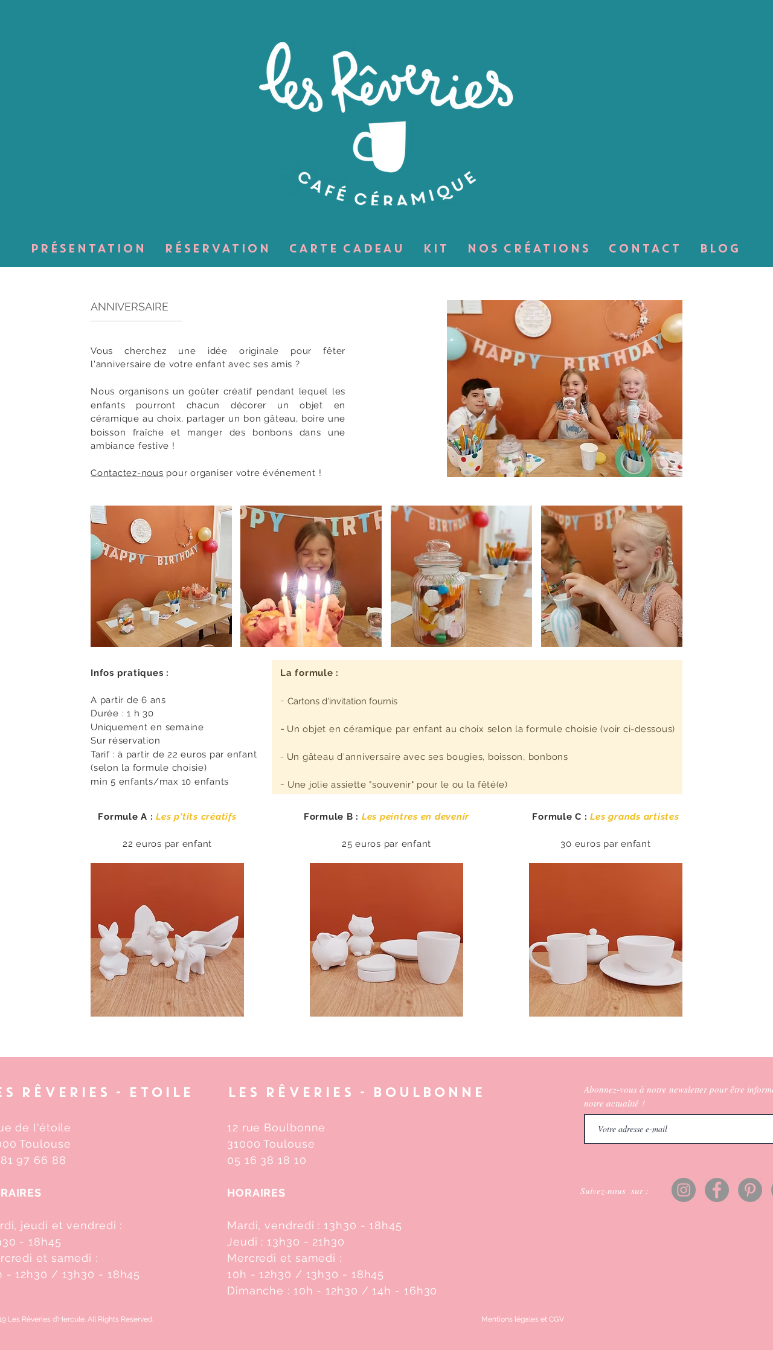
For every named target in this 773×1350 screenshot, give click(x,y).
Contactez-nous (127, 473)
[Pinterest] (750, 1190)
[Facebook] (717, 1190)
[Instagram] (684, 1190)
